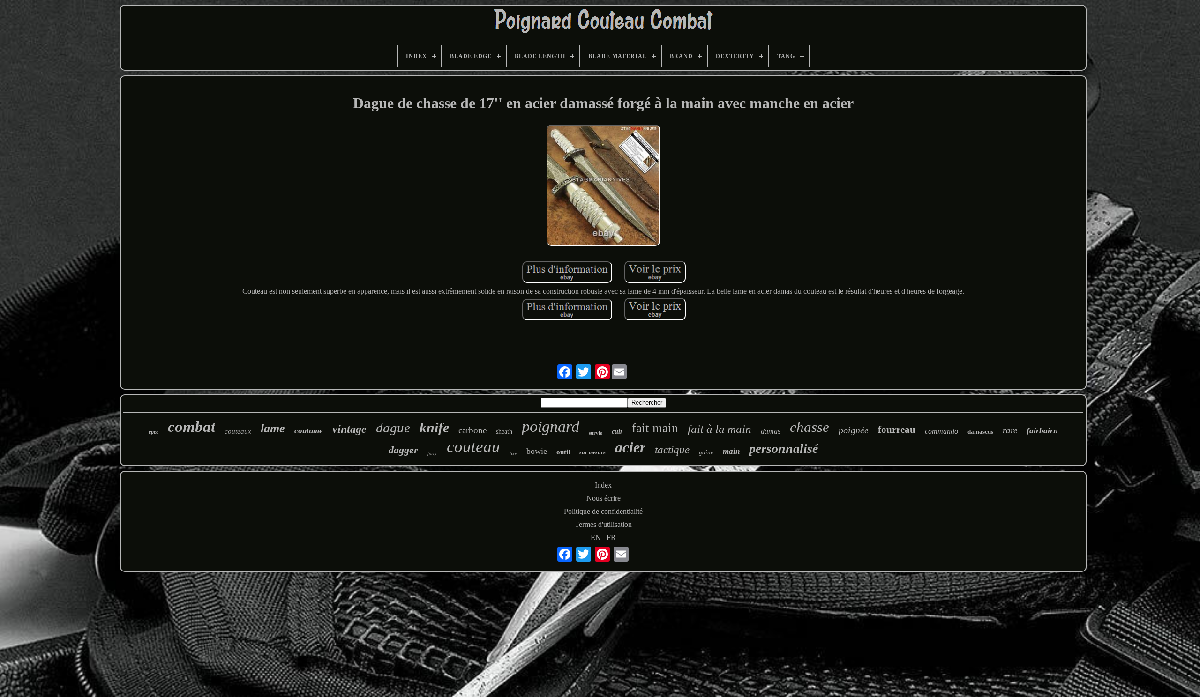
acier (630, 447)
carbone (472, 430)
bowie (536, 451)
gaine (706, 452)
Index (603, 485)
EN (596, 537)
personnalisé (783, 448)
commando (941, 431)
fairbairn (1042, 430)
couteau (473, 446)
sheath (504, 431)
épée (153, 432)
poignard (550, 426)
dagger (403, 450)
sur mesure (592, 452)
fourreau (896, 429)
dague (393, 427)
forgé (432, 453)
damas (770, 431)
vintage (349, 429)
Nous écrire (603, 498)
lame (273, 428)
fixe (513, 453)
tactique (672, 450)
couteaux (238, 431)
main (731, 451)
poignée (854, 430)
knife (434, 427)
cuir (617, 431)
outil (563, 452)
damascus (980, 431)
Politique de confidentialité (603, 511)
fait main (655, 428)
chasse (809, 427)
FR (611, 537)
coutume (308, 430)
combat (191, 426)
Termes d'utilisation (603, 524)
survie (595, 433)
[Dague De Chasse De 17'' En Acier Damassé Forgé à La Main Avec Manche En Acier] (603, 186)
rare (1010, 430)
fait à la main (719, 429)
